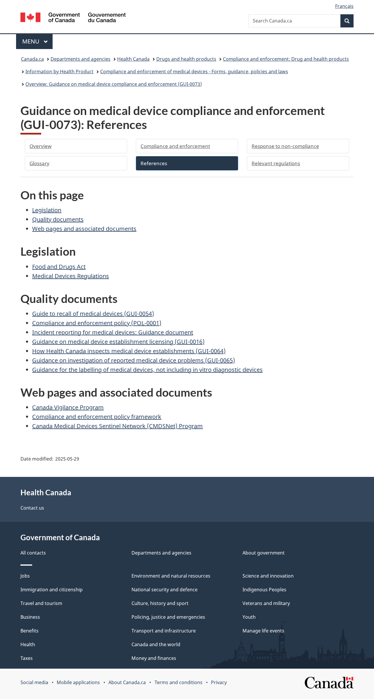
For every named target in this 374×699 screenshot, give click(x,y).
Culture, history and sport (159, 603)
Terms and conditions (178, 682)
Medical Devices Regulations (70, 276)
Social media (34, 682)
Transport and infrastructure (163, 630)
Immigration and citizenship (51, 589)
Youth (249, 617)
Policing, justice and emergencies (168, 617)
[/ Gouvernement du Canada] (73, 18)
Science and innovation (268, 576)
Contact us (32, 508)
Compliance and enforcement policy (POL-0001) (96, 323)
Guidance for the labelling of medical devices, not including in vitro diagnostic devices (147, 370)
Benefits (29, 630)
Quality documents (58, 219)
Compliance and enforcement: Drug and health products (286, 59)
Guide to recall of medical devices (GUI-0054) (93, 314)
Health (27, 644)
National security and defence (164, 589)
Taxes (26, 658)
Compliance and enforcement (175, 146)
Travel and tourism (41, 603)
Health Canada (133, 59)
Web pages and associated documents (84, 229)
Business (30, 617)
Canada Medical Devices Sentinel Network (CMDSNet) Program (117, 426)
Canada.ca (32, 59)
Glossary (39, 163)
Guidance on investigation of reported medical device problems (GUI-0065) (133, 360)
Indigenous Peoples (264, 589)
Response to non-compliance (285, 146)
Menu (31, 41)
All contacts (33, 553)
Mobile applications (78, 682)
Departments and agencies (80, 59)
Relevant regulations (276, 163)
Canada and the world (155, 644)
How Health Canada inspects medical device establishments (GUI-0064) (129, 351)
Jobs (25, 576)
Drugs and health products (186, 59)
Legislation (46, 210)
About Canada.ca (127, 682)
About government (264, 553)
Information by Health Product (59, 71)
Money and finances (153, 658)
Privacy (219, 682)
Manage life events (263, 630)
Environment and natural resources (170, 576)
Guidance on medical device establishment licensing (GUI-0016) (118, 342)
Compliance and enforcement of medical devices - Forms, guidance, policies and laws (194, 71)
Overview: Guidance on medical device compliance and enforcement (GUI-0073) (113, 84)
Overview (40, 146)
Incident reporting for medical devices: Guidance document (112, 332)
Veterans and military (266, 603)
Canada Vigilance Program (68, 407)
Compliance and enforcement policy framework (96, 417)
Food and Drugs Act (59, 267)
